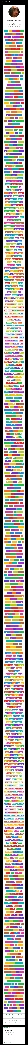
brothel (6, 160)
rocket (10, 791)
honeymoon (20, 451)
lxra (20, 550)
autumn (16, 91)
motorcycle (7, 608)
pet (11, 704)
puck (16, 740)
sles (11, 842)
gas (17, 388)
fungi (8, 379)
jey (6, 502)
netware (8, 635)
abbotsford (8, 48)
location (8, 544)
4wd (17, 42)
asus (21, 75)
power (12, 734)
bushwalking (15, 169)
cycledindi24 (20, 268)
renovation (7, 770)
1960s (6, 30)
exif (5, 337)
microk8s (20, 584)
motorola (7, 611)
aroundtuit (18, 72)
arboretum (14, 69)
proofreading (21, 737)
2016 (10, 30)
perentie (18, 701)
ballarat (6, 100)
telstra (7, 905)
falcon (20, 340)
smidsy (13, 845)
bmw (12, 142)
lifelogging (7, 535)
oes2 (14, 662)
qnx (22, 746)
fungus (12, 379)
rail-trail (15, 752)
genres (15, 391)
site (16, 833)
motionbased (13, 605)
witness (11, 995)
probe (10, 737)
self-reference (8, 821)
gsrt (21, 427)
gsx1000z (7, 430)
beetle (15, 106)
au (18, 79)
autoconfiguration (9, 91)
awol (12, 94)
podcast (7, 725)
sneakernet (16, 851)
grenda (19, 424)
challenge (21, 196)
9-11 (21, 42)
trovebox (16, 929)
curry (14, 262)
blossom (8, 139)
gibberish (16, 397)
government (8, 415)
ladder (17, 520)
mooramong (19, 602)
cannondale (14, 181)
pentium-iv (7, 701)
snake (14, 848)
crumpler (14, 259)
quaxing (13, 749)
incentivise (7, 472)
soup (16, 857)
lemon (7, 532)
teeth (21, 899)
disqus (9, 292)
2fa (6, 39)
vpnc (20, 959)
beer (22, 103)
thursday (8, 914)
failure (16, 340)
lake (21, 520)
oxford (18, 683)
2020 (6, 33)
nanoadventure (14, 626)
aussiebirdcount (11, 85)
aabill (18, 45)
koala (11, 517)
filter (14, 352)
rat (8, 761)
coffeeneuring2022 (9, 226)
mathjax (7, 569)
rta (16, 800)
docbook (21, 295)
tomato (11, 917)
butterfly (22, 169)
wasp (11, 965)
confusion (12, 247)
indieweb (21, 472)
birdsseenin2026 (9, 130)
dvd (10, 307)
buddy (14, 160)
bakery (15, 97)
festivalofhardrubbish (9, 349)
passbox (11, 692)
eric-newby (14, 328)
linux (23, 538)
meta (23, 581)
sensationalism (20, 821)
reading (6, 764)
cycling (7, 271)
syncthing (8, 890)
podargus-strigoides (17, 722)
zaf (18, 1007)
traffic (21, 920)
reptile (13, 773)
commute (20, 241)
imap (15, 469)
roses (15, 794)
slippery (20, 842)
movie (12, 611)
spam (11, 860)
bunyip (14, 166)
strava (10, 875)
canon (20, 181)
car (8, 187)
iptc (9, 493)
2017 (14, 30)
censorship (20, 193)
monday (7, 599)
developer (7, 283)
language (17, 523)
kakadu (15, 505)
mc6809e (15, 572)
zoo (11, 1010)
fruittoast (20, 376)
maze (21, 569)
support (14, 884)
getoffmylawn (10, 397)
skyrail (16, 839)
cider (6, 211)
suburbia (7, 878)
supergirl (13, 881)
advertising (17, 51)
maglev (11, 560)
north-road (19, 647)
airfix (13, 54)
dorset (22, 298)
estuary (7, 334)
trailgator (7, 923)
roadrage (13, 788)
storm (12, 872)
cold (21, 235)
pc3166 (16, 695)
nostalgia (9, 650)
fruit (15, 376)
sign (5, 830)
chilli (7, 202)
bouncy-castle (20, 148)
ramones (16, 758)
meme (21, 578)
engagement (9, 322)
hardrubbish (7, 439)
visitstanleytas (14, 953)
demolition (6, 280)
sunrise (21, 878)
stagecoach (7, 869)
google (6, 412)
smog (17, 845)
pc (22, 692)
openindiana (19, 668)
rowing (14, 797)
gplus (14, 415)
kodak (15, 517)
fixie (11, 358)
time (21, 914)
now (17, 653)
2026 (10, 36)
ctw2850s (10, 262)
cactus (14, 172)
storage (8, 872)
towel (7, 920)
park (12, 689)
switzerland (20, 887)
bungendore (8, 166)
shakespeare (11, 824)
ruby (18, 803)
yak (17, 1004)
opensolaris (17, 671)
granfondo (19, 418)
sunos (17, 878)
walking (7, 962)
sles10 (15, 842)
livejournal (14, 541)
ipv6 (13, 493)
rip (21, 782)
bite (7, 133)
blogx (17, 136)
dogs (9, 298)
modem (9, 593)
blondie (21, 136)
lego (21, 529)
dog (5, 298)
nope (20, 644)
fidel (10, 352)
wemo (12, 977)
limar (5, 538)
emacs (8, 319)
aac (22, 45)
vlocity (8, 959)
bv (11, 172)
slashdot (21, 839)
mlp (14, 590)
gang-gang (15, 382)
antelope (13, 66)
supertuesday (8, 884)
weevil (19, 974)
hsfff (14, 457)
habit (17, 436)
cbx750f (6, 193)
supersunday (19, 881)
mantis (6, 563)
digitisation (15, 286)
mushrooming (15, 620)
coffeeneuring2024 (9, 229)
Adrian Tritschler (17, 1020)
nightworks (12, 638)
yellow (6, 1007)
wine (10, 992)
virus (8, 953)
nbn (14, 629)
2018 (18, 30)
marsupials (14, 566)
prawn (20, 734)
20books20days (15, 36)
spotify (13, 863)
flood (6, 361)
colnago (12, 238)
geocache (21, 391)
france (11, 370)
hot (18, 454)
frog (12, 373)
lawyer (12, 529)
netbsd (21, 632)
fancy (11, 343)
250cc (22, 36)
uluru (19, 938)
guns (8, 433)
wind (6, 989)
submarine (21, 875)
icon (10, 466)
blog (20, 133)
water (15, 965)
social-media (14, 854)
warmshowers (19, 962)
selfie (14, 821)
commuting (8, 244)
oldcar (6, 665)
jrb (18, 502)
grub (18, 427)
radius (7, 752)
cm (17, 214)
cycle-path (18, 265)
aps (9, 69)
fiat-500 (21, 349)
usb (16, 944)
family (7, 343)
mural (6, 617)
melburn (7, 578)
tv (19, 932)
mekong (15, 575)
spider (20, 860)
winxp (18, 992)
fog (7, 364)
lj (22, 541)
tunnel (11, 932)
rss (13, 800)
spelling (15, 860)
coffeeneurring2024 (18, 232)
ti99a (15, 914)
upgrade (7, 944)
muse (22, 617)
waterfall (7, 968)
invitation (14, 490)
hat (22, 439)
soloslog (7, 857)
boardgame (20, 142)
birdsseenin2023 (16, 124)
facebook (21, 337)
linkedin (13, 538)
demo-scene (20, 277)
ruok (8, 806)
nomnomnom (18, 641)
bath (11, 103)
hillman (17, 448)
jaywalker (12, 499)
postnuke (20, 731)
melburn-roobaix (14, 578)
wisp (7, 995)
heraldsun (20, 445)
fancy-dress (16, 343)
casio (17, 187)
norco (7, 647)
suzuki (11, 887)
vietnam (21, 950)
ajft (7, 57)
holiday (10, 451)
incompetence (14, 472)
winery (13, 992)
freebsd (16, 370)
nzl (21, 656)
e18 (6, 310)
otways (15, 680)
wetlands (17, 977)
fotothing (12, 367)
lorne (12, 547)
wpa (6, 1001)
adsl (6, 51)
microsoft (7, 587)
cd (10, 193)
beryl (18, 109)
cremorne (21, 253)
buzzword (7, 172)
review (16, 776)
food (11, 364)
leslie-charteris (18, 532)
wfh (21, 977)
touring (16, 917)
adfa (21, 48)
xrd (8, 1004)
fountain (18, 367)
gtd (11, 430)
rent (13, 770)
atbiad (6, 79)
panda (12, 686)
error (19, 328)
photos (20, 710)
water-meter (20, 965)
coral (22, 247)
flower (15, 361)
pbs (19, 692)
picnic (14, 713)
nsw (21, 653)
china (18, 202)
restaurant (18, 773)
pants (16, 686)
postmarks (14, 731)
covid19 (20, 250)
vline (22, 956)
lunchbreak (13, 550)
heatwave (8, 445)
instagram (7, 484)
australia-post (10, 88)
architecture (7, 72)
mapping (15, 563)
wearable (12, 968)
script (16, 815)
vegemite (10, 947)
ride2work (19, 779)
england (15, 322)
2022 (14, 33)
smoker (9, 848)
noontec (16, 644)
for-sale (19, 364)
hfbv (6, 448)
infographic (13, 475)
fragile (7, 370)
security (22, 818)
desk (23, 280)
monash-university (19, 596)
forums (7, 367)
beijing (19, 106)
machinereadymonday (11, 557)
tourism (21, 917)
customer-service (11, 265)
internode (21, 484)
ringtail (18, 782)
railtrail (20, 752)
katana (14, 508)
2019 (22, 30)
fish (11, 355)
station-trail (13, 869)
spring (7, 866)
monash (18, 593)
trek (11, 926)
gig (20, 397)
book (15, 145)
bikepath (7, 118)
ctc (21, 259)
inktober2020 (9, 481)
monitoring (20, 599)
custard (18, 262)
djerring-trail (8, 295)
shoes (7, 827)
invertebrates (7, 490)
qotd (6, 749)
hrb (11, 457)
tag (21, 890)
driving (21, 301)
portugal (14, 728)
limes (9, 538)
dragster (12, 301)
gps (18, 415)
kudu (13, 520)
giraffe (12, 400)
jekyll (17, 499)
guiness (15, 430)
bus (5, 169)
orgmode (13, 677)
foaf (22, 361)
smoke (21, 845)
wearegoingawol (19, 968)
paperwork (21, 686)
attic (15, 79)
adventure (11, 51)
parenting (8, 689)
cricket (8, 256)
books (6, 148)
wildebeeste (21, 983)
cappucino (14, 184)
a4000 (11, 45)
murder (10, 617)
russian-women (14, 806)
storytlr (6, 875)
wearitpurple (7, 971)
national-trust (9, 629)
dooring (17, 298)
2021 (10, 33)
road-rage (15, 785)
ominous (11, 665)
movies (16, 611)
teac (16, 896)
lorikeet (7, 547)
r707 (22, 749)
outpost (6, 683)
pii (22, 713)
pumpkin (21, 740)
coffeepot (16, 235)
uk (15, 938)
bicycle (8, 112)
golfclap (10, 409)
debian (10, 277)
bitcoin (20, 130)
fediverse (8, 346)
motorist (21, 608)
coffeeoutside (9, 235)
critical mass (18, 256)
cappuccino (8, 184)
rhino (20, 776)
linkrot (18, 538)
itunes (13, 496)
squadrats (17, 866)
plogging (11, 719)
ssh (21, 866)
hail (21, 436)
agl (9, 54)
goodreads (16, 409)
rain (11, 755)
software (20, 854)
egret (21, 313)
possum (19, 728)
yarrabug (21, 1004)
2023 (18, 33)
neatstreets (19, 629)
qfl (19, 746)
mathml (11, 569)
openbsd (8, 668)
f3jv (17, 337)
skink (20, 836)
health (21, 442)
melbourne (21, 575)
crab (12, 253)
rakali (12, 758)
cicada (21, 208)
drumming (8, 304)
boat (7, 145)
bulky (12, 163)
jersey (21, 499)
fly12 (19, 361)
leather (17, 529)
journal (14, 502)
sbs (21, 809)
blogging (7, 136)
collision (7, 238)
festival (20, 346)
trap (22, 923)
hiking (13, 448)
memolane (6, 581)
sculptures (6, 818)
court (15, 250)
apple (6, 69)
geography (14, 394)
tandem (21, 893)
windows (15, 989)
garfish (21, 385)
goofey (21, 409)
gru (14, 427)
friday (21, 370)
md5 (6, 575)
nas (20, 626)
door (13, 298)
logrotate (19, 544)
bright (5, 157)
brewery (21, 151)
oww (14, 683)
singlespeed (7, 833)
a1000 (6, 45)
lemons (12, 532)
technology (15, 899)
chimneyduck (12, 202)
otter (12, 680)
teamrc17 (20, 896)
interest (15, 484)
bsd (10, 160)
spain (7, 860)
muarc (17, 614)
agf (6, 54)
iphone (22, 490)
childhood (20, 199)
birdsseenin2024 (9, 127)
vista (20, 953)
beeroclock (9, 106)
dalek (11, 274)
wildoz (11, 986)
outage (20, 680)
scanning (11, 812)
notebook (15, 650)
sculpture (21, 815)
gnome (21, 403)
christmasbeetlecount (9, 208)
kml (15, 514)
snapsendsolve (9, 851)
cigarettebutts (12, 211)
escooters (16, 331)
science (6, 815)
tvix (22, 932)
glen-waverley (12, 403)
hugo (13, 460)
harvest (18, 439)
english (19, 322)
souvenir (21, 857)
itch (6, 496)
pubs (13, 740)
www (9, 1001)
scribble (11, 815)
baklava (20, 97)
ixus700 (7, 499)
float (21, 358)
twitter (13, 935)
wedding (15, 974)
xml (22, 1001)
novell (13, 653)
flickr (18, 358)
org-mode (7, 677)
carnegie (12, 187)
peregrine (13, 701)
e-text (22, 307)
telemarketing (8, 902)
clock (8, 214)
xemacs (18, 1001)
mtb (13, 614)
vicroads (7, 950)
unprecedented (9, 941)
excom (21, 334)
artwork (7, 75)
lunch (8, 550)
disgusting (17, 289)
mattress (17, 569)
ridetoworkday (9, 782)
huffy (18, 457)
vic (21, 947)
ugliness (9, 938)
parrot (21, 689)
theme (8, 911)
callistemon (14, 175)
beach (18, 103)
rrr (10, 800)
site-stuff (9, 836)
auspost (17, 82)
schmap (20, 812)
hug (22, 457)
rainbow (15, 755)
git (21, 400)
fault (21, 343)
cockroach (13, 217)
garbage (6, 385)
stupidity (15, 875)
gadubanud (9, 382)
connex (17, 247)
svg (15, 887)
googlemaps (12, 412)
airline (16, 54)
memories (12, 581)
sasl (18, 809)
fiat (17, 349)
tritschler (6, 929)
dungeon (20, 304)
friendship (7, 373)
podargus (9, 722)
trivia (11, 929)
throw (12, 911)
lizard (19, 541)
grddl (20, 421)
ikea (21, 466)
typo (17, 935)
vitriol (13, 956)
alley (11, 57)
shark (17, 824)
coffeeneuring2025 (19, 229)
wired (22, 992)
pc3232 (21, 695)
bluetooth (7, 142)
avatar (21, 91)
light (12, 535)
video (16, 950)
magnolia (17, 560)
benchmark (6, 109)
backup (11, 97)
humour (6, 463)
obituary (17, 659)
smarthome (7, 845)
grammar (13, 418)
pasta (16, 692)
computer (19, 244)
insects (19, 481)
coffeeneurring (9, 232)
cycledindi (14, 268)
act (12, 48)
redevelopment (19, 767)
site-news (21, 833)
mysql (22, 623)
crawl (16, 253)
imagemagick (9, 469)
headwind (17, 442)
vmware (12, 959)
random (21, 758)
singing (21, 830)
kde (15, 511)
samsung (14, 809)
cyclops (20, 271)
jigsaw (10, 502)
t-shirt (13, 890)
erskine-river (9, 331)
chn (21, 202)
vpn (17, 959)
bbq (14, 103)
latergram (21, 526)
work (7, 998)
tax (6, 896)
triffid (20, 926)
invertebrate (17, 487)
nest (12, 632)
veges (15, 947)
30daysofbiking (12, 39)
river (11, 785)
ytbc (10, 1007)
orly (22, 677)
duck (16, 304)
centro (6, 196)
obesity (12, 659)
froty (11, 376)
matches (19, 566)
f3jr (13, 337)
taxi (9, 896)
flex (14, 358)
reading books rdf (13, 764)
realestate (8, 767)
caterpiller (8, 190)
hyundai (18, 463)
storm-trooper (18, 872)
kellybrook (19, 511)
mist (11, 590)
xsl (11, 1004)
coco (18, 217)
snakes (18, 848)
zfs (8, 1010)
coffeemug (10, 220)
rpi (17, 797)
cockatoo (7, 217)
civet (17, 211)
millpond (13, 587)
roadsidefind (19, 788)
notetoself (8, 653)
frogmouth (16, 373)
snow (21, 851)
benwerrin (13, 109)
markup (8, 566)
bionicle (21, 118)
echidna (21, 310)
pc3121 (11, 695)
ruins (22, 803)
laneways (11, 523)
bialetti (22, 109)
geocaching (7, 394)
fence (16, 346)
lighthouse (17, 535)
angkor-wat (20, 63)
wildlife (7, 986)
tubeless (7, 932)
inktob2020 (13, 478)
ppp (16, 734)
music (21, 620)
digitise (20, 286)
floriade (10, 361)
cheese (11, 199)
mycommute (7, 623)
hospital (14, 454)
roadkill (7, 788)
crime (13, 256)
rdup (22, 761)
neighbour (7, 632)
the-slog (13, 908)
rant (5, 761)
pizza (22, 716)
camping (8, 181)
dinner (6, 289)
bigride (7, 115)
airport (20, 54)
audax (21, 79)
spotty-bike (19, 863)
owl (10, 683)
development (14, 283)
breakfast (16, 151)
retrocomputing (9, 776)
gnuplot (7, 406)
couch (11, 250)
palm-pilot (7, 686)
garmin (13, 388)
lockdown (14, 544)
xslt (14, 1004)
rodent (6, 794)
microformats (14, 584)
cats (13, 190)
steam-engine (20, 869)
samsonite (8, 809)
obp (21, 659)
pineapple (10, 716)
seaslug (16, 818)
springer (11, 866)
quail (9, 749)
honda (15, 451)
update (20, 941)
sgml (6, 824)
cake (22, 172)
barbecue (7, 103)
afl (21, 51)
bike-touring (13, 115)
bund (20, 163)
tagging (7, 893)
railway (7, 755)
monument (8, 602)
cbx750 (20, 190)
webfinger (9, 974)
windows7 (21, 989)
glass (6, 403)
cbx (16, 190)
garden (11, 385)
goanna (11, 406)
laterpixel (8, 529)
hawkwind (7, 442)
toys (11, 920)
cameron (20, 178)
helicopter (14, 445)
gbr (20, 388)
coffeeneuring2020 (9, 223)
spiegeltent (8, 863)
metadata (7, 584)
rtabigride (21, 800)
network (13, 635)
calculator (8, 175)
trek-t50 (16, 926)
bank (22, 100)
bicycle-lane (13, 112)
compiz (14, 244)
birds (22, 121)
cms (20, 214)
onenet (15, 665)
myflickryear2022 (15, 623)
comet (21, 238)
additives (17, 48)
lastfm (6, 526)
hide (9, 448)
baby (7, 97)
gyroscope (8, 436)
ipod (6, 493)
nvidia (14, 656)
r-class (18, 749)
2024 (22, 33)
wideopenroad (7, 983)
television (21, 902)
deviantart (20, 283)
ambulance (9, 60)
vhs (19, 947)
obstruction (8, 662)
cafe (18, 172)
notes (20, 650)
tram (19, 923)
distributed (14, 292)
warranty (6, 965)
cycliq (12, 271)
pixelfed (18, 716)
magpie (21, 560)
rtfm (6, 803)
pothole (8, 734)
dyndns (17, 307)
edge (7, 313)
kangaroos (9, 508)
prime (5, 737)
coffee (21, 217)
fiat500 (6, 352)
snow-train (8, 854)
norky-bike (13, 647)
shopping (12, 827)
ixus (17, 496)
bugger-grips (20, 160)
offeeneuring (19, 662)
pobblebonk (20, 719)
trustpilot (21, 929)
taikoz (11, 893)
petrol (15, 704)
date (22, 274)
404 (14, 42)
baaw (16, 94)
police (16, 725)
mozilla (21, 611)
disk (22, 289)
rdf (19, 761)
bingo (16, 118)
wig (16, 983)
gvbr (16, 433)
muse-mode (8, 620)
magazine (7, 560)
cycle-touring (7, 268)
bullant (16, 163)
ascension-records (15, 75)
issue (22, 493)
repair (21, 770)
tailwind (16, 893)
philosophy (9, 707)
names (8, 626)
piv (13, 716)
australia (18, 85)
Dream (21, 1022)
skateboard (15, 836)
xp (5, 1004)
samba (20, 806)
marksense (20, 563)
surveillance (20, 884)
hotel (22, 454)
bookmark (20, 145)
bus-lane (9, 169)
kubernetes (8, 520)
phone (15, 707)
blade (16, 133)
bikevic (12, 118)
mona (14, 593)
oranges (20, 674)
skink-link (7, 839)
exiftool (9, 337)
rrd (20, 797)
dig (10, 286)
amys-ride (14, 63)
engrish (6, 325)
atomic (11, 79)
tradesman (16, 920)
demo (15, 277)
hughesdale (8, 460)
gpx (21, 415)
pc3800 (8, 698)
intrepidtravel (10, 487)
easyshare (16, 310)
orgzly (18, 677)
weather (13, 971)
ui (13, 938)
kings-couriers (10, 514)
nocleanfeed (19, 638)
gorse (21, 412)
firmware (7, 355)
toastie (6, 917)
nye (18, 656)
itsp (9, 496)
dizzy (19, 292)
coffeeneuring (17, 220)
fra (22, 367)
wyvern (13, 1001)
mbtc (6, 572)
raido (11, 752)
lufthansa (20, 547)
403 (10, 42)
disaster (11, 289)
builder (7, 163)
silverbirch (16, 830)
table (18, 890)
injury (18, 475)
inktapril (8, 478)
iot (18, 490)
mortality (7, 605)
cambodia (20, 175)
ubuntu (21, 935)
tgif (21, 905)
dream (16, 301)
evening (12, 334)
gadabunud (18, 379)
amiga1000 (19, 60)
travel (7, 926)
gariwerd (8, 388)
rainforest (7, 758)
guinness (21, 430)
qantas (12, 746)
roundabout (20, 794)
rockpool (15, 791)
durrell (6, 307)
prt (6, 740)
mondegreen (13, 599)
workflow (12, 998)
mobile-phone (20, 590)
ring (14, 782)
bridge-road (13, 154)
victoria (12, 950)
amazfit (14, 57)
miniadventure (20, 587)
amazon (19, 57)
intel (11, 484)
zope (15, 1010)
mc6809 (10, 572)
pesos (7, 704)
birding (9, 121)
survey (7, 887)
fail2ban (11, 340)
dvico (13, 307)
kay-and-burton (9, 511)
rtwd (10, 803)
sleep (7, 842)
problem (14, 737)
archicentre (20, 69)
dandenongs (16, 274)
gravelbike (9, 421)
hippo (22, 448)
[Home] (6, 1)
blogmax (12, 136)
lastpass (10, 526)
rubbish (14, 803)
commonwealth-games (11, 241)
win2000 (20, 986)
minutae (7, 590)
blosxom (13, 139)
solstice (12, 857)
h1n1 (14, 436)
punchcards (13, 743)
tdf (12, 896)
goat (16, 406)
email (13, 319)
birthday (16, 130)
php (6, 713)
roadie (20, 785)
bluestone (19, 139)
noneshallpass (9, 644)
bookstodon (12, 148)
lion (6, 541)
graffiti (8, 418)
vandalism (20, 944)
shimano (21, 824)
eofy (9, 328)
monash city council (9, 596)
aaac (15, 45)
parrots (6, 692)
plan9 (6, 719)
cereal (10, 196)
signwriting (10, 830)
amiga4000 (8, 63)
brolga (16, 157)
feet (12, 346)
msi (10, 614)
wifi (13, 983)
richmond (9, 779)
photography (15, 710)
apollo (22, 66)
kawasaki (19, 508)
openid (13, 668)
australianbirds (18, 88)
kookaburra (20, 517)
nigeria (7, 638)
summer (12, 878)
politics (20, 725)
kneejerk (19, 514)
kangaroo (21, 505)
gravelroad (15, 421)
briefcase (20, 154)
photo (19, 707)
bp (5, 151)
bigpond (19, 112)
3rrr (7, 42)
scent (16, 812)
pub (9, 740)
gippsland (7, 400)
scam (7, 812)
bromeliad (21, 157)
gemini (11, 391)
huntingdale (12, 463)
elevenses (20, 316)
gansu (20, 382)
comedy (17, 238)
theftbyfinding (19, 908)
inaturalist (19, 469)
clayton (21, 211)
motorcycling (14, 608)
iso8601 (17, 493)
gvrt (20, 433)
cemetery (15, 193)
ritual (7, 785)
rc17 (16, 761)
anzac (18, 66)
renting (16, 770)
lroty (16, 547)
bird (6, 121)
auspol (13, 82)
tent (12, 905)
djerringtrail (14, 295)
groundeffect (9, 427)
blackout (12, 133)
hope (10, 454)
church (17, 208)
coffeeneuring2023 (19, 226)
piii (5, 716)
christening (14, 205)
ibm (6, 466)
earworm (10, 310)
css (18, 259)
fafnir (7, 340)
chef (16, 199)
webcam (21, 971)
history (6, 451)
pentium (13, 698)
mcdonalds (21, 572)
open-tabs (21, 665)
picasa (10, 713)
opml (15, 674)
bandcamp (17, 100)
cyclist (16, 271)
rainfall (20, 755)
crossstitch (8, 259)
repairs (8, 773)
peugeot (20, 704)
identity (13, 466)
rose (11, 794)
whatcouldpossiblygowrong (14, 980)
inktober (20, 478)
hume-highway (19, 460)
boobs (10, 145)
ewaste (16, 334)
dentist (12, 280)
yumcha (14, 1007)
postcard (8, 731)
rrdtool (6, 800)
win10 (16, 986)
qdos (16, 746)
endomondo (18, 319)
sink (13, 833)
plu (15, 719)
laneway (6, 523)
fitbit (22, 355)
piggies (18, 713)
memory (18, 581)
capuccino (20, 184)
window (10, 989)
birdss (9, 124)
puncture (19, 743)
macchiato (13, 554)
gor (17, 412)
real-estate (21, 764)
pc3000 (6, 695)
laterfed (15, 526)
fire (17, 352)
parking (16, 689)
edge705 (16, 313)
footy (15, 364)
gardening (16, 385)
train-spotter (13, 923)
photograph (8, 710)
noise (13, 641)
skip (12, 839)
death (6, 277)
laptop (22, 523)
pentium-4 (19, 698)
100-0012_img (8, 1030)
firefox (21, 352)
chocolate (8, 205)
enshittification (13, 325)
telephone (15, 902)
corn (7, 250)
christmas (20, 205)
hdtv (12, 442)
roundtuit (9, 797)
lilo (22, 535)
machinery (19, 557)
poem (12, 725)
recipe (13, 767)
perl (22, 701)
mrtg (7, 614)
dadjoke (7, 274)
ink (21, 475)
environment (20, 325)
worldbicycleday (18, 998)
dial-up (7, 286)
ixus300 (21, 496)
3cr (17, 39)
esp (20, 331)
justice (6, 505)
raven (12, 761)
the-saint (7, 908)
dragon (6, 301)
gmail (17, 403)
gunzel (12, 433)
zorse (19, 1010)
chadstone (15, 196)
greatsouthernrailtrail (11, 424)
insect (15, 481)
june (21, 502)
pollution (9, 728)
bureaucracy (19, 166)
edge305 (11, 313)
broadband (11, 157)
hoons (6, 454)
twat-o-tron (7, 935)
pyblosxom (7, 746)
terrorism (16, 905)
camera (7, 178)
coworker (7, 253)
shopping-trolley (18, 827)
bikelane (20, 115)
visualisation (8, 956)
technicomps (8, 899)
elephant (14, 316)
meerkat (10, 575)
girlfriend (18, 400)
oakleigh (7, 659)
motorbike (20, 605)
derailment (17, 280)
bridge (7, 154)
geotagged (20, 394)
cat (20, 187)
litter (10, 541)
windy (6, 992)
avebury (7, 94)
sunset (7, 881)
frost (7, 376)
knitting (6, 517)
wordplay (20, 995)
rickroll (13, 779)
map (10, 563)
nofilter (8, 641)
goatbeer (21, 406)
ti (11, 914)
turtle (16, 932)
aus (9, 82)
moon (13, 602)
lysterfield (7, 554)
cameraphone (14, 178)
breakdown (10, 151)
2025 (6, 36)
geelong (6, 391)
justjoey (11, 505)
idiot (18, 466)
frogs (22, 373)
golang (6, 409)
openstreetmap (9, 674)
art (23, 72)
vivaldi (17, 956)
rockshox (21, 791)
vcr (6, 947)
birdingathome (16, 121)
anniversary (7, 66)
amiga (14, 60)
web (17, 971)
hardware (13, 439)
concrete (7, 247)
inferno (7, 475)
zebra (22, 1007)
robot (6, 791)
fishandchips (16, 355)
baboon (20, 94)
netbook (16, 632)
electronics (8, 316)
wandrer (12, 962)
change (6, 199)
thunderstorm (18, 911)
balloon (11, 100)
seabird (12, 818)
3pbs (21, 39)
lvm (17, 550)
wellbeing (7, 977)
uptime (12, 944)
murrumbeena (16, 617)
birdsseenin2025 (18, 127)
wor (15, 995)
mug (21, 614)
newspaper (19, 635)
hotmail (7, 457)
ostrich (7, 680)
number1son (9, 656)
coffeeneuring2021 (19, 223)
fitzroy (7, 358)
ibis (22, 463)
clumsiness (13, 214)
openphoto (10, 671)
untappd (15, 941)
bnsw (15, 142)
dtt (12, 304)
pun (8, 743)
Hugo (12, 1022)
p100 (22, 683)
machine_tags (20, 554)
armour (12, 72)
